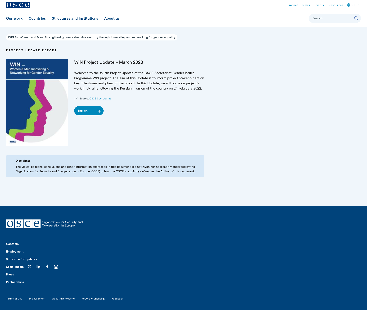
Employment (15, 251)
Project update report (31, 50)
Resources (336, 5)
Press (10, 274)
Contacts (12, 244)
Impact (293, 5)
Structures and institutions (75, 18)
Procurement (37, 298)
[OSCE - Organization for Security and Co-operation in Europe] (18, 5)
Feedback (117, 298)
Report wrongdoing (93, 298)
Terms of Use (14, 298)
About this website (63, 298)
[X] (29, 266)
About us (111, 18)
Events (319, 5)
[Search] (356, 18)
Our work (14, 18)
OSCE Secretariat (100, 98)
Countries (37, 18)
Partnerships (15, 282)
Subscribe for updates (21, 259)
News (306, 5)
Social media (15, 267)
